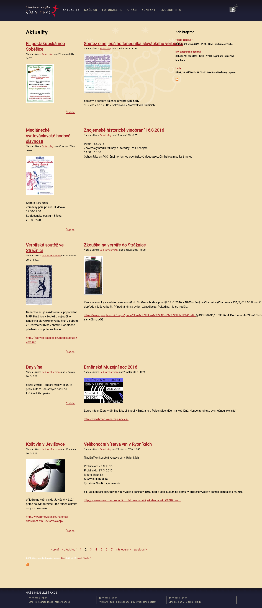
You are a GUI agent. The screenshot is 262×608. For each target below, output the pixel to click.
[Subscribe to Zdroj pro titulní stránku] (27, 565)
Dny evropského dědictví (188, 51)
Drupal (79, 558)
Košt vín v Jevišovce (45, 444)
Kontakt (149, 10)
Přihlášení (87, 558)
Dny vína (34, 367)
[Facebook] (234, 8)
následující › (123, 549)
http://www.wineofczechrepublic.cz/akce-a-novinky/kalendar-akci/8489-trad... (132, 500)
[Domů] (42, 11)
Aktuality (71, 10)
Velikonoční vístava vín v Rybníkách (118, 444)
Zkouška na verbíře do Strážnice (115, 244)
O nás (132, 10)
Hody (178, 68)
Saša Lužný (47, 54)
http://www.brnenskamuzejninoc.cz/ (106, 419)
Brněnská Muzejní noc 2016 (110, 367)
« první (54, 549)
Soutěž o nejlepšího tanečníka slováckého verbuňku (133, 43)
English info (171, 10)
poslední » (140, 549)
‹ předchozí (69, 549)
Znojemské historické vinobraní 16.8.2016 (124, 130)
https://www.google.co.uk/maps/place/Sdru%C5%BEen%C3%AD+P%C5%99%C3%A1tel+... (140, 315)
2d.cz (63, 558)
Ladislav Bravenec (51, 255)
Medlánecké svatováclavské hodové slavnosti (48, 136)
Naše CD (90, 10)
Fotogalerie (112, 10)
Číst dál (70, 112)
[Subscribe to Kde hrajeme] (177, 80)
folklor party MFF (184, 39)
